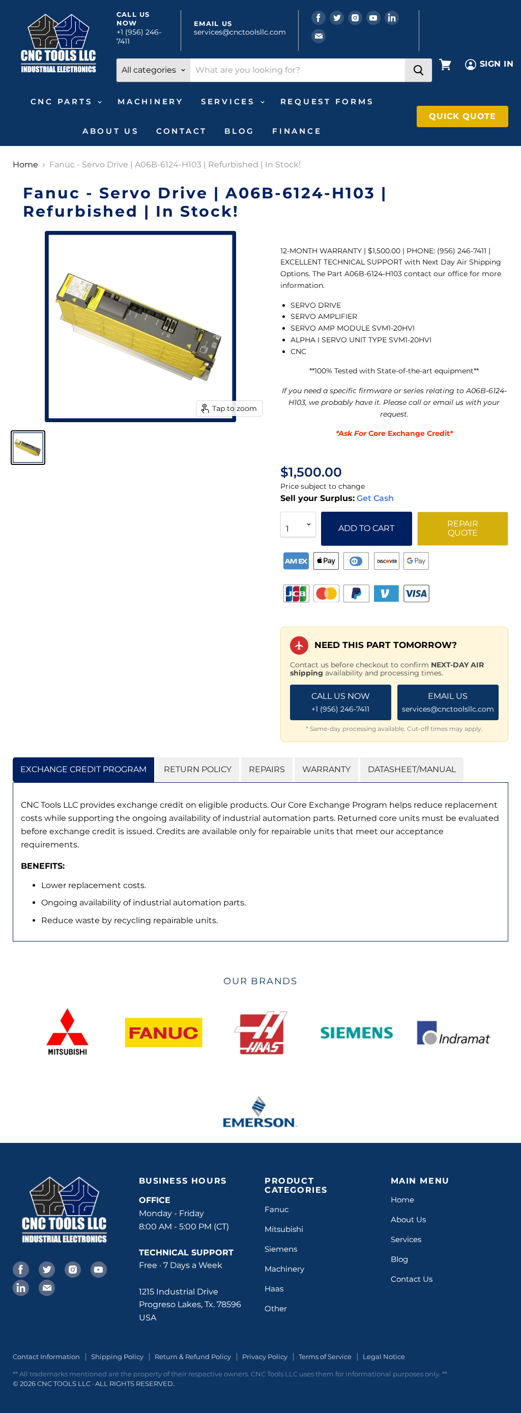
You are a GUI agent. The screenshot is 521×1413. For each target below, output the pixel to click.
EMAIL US (448, 702)
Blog (239, 131)
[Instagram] (72, 1268)
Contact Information (46, 1356)
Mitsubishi (284, 1229)
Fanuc (276, 1209)
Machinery (151, 101)
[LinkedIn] (20, 1287)
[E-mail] (46, 1287)
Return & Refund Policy (193, 1356)
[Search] (418, 70)
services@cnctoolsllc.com (240, 32)
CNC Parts (64, 101)
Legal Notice (384, 1356)
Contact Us (411, 1279)
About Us (110, 131)
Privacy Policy (264, 1356)
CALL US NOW (340, 702)
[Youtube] (98, 1268)
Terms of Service (325, 1356)
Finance (297, 131)
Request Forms (327, 101)
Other (276, 1308)
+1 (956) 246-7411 (139, 36)
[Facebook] (20, 1268)
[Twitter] (46, 1268)
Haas (274, 1288)
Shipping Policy (117, 1356)
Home (25, 164)
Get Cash (374, 498)
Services (230, 101)
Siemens (281, 1249)
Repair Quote (462, 528)
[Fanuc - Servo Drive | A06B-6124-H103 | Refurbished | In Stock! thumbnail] (28, 447)
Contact (181, 131)
